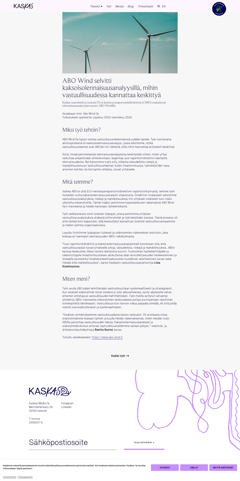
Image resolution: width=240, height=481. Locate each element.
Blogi (131, 6)
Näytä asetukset (223, 467)
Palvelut (95, 6)
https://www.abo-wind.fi (107, 337)
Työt (109, 6)
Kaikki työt (118, 356)
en (163, 6)
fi (159, 6)
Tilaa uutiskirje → (144, 443)
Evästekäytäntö (9, 477)
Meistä (120, 6)
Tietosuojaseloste (25, 477)
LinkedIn (66, 407)
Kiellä (194, 467)
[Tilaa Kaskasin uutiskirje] (219, 6)
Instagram (67, 403)
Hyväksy (165, 467)
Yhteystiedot (145, 6)
